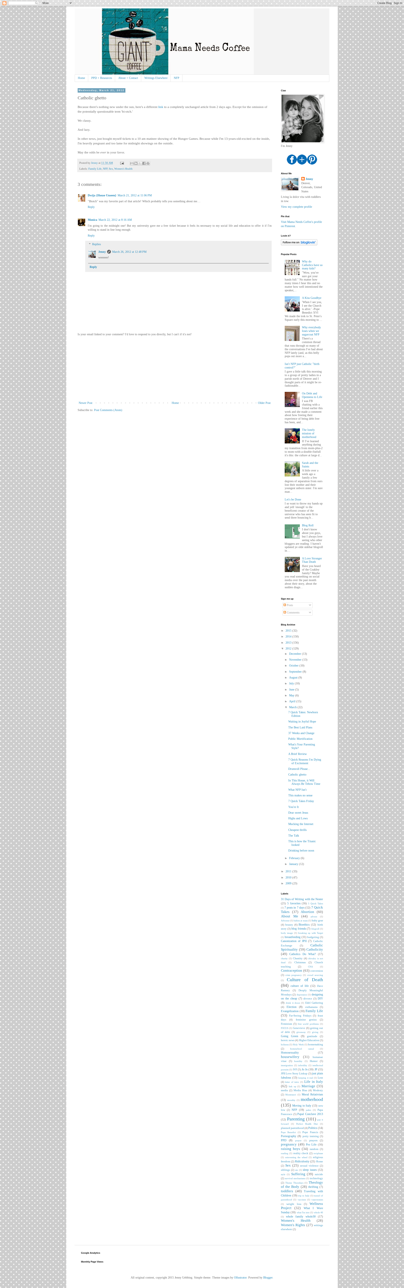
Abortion (307, 912)
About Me (289, 916)
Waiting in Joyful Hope (302, 721)
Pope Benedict (288, 1132)
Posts (289, 605)
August (293, 677)
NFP (176, 78)
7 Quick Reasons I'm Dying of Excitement (304, 761)
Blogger (267, 1277)
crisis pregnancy (293, 975)
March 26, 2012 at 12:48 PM (129, 251)
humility (298, 1061)
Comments (292, 612)
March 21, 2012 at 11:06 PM (135, 195)
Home (81, 78)
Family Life (95, 168)
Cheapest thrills (297, 830)
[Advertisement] (174, 368)
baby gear (317, 920)
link (160, 107)
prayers (313, 1140)
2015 (289, 630)
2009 (289, 883)
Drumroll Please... (299, 768)
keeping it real (305, 1077)
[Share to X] (140, 163)
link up (292, 1086)
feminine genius (306, 1019)
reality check (300, 1153)
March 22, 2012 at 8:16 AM (115, 219)
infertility (302, 1065)
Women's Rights (293, 1225)
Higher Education (309, 1040)
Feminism (286, 1023)
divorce (307, 998)
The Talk (293, 835)
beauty (289, 924)
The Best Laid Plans (300, 727)
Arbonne (285, 920)
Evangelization (290, 1011)
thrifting (313, 1186)
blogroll (315, 928)
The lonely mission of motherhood (309, 433)
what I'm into (303, 1212)
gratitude (312, 1036)
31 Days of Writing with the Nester (302, 899)
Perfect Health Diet (307, 1124)
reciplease (318, 1153)
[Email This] (132, 163)
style (283, 1174)
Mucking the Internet (300, 824)
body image (287, 933)
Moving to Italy (301, 1105)
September (296, 671)
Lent (320, 1077)
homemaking (315, 1044)
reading (284, 1153)
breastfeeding (292, 937)
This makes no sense (300, 795)
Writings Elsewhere (155, 78)
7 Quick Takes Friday (301, 801)
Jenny (102, 251)
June (292, 689)
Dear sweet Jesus (298, 812)
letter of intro (292, 1082)
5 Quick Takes (315, 903)
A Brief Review (297, 754)
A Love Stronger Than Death (312, 560)
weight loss (293, 1204)
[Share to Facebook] (144, 163)
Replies (96, 244)
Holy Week (298, 1044)
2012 (289, 648)
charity (284, 958)
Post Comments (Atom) (108, 410)
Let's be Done (293, 499)
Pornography (288, 1136)
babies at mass (300, 920)
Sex (111, 168)
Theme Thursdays (294, 1183)
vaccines (302, 1199)
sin (296, 1170)
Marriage (308, 1086)
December (295, 653)
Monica (92, 219)
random (314, 1149)
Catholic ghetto (297, 774)
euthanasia (311, 1007)
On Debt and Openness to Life (312, 395)
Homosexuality (290, 1052)
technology (316, 1178)
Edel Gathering (314, 1002)
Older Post (264, 402)
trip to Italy (303, 1195)
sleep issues (310, 1169)
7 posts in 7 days (294, 907)
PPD (283, 1140)
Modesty (318, 1090)
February (295, 858)
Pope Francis (310, 1132)
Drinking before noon (301, 850)
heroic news (287, 1040)
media (284, 1090)
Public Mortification (300, 738)
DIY (320, 998)
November (295, 659)
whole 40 (318, 1212)
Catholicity (314, 949)
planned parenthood (292, 1128)
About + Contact (128, 78)
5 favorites (293, 903)
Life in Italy (313, 1082)
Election (291, 1007)
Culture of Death (305, 979)
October (294, 665)
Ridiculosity (302, 1161)
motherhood (312, 1099)
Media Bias (300, 1090)
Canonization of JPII (294, 941)
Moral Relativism (312, 1094)
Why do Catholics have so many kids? (312, 265)
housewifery (290, 1057)
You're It (293, 807)
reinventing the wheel (296, 1157)
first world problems (308, 1024)
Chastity (298, 958)
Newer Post (85, 402)
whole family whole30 (301, 1216)
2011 (289, 871)
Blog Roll (308, 525)
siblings (285, 1169)
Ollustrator (240, 1277)
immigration (287, 1065)
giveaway (301, 1032)
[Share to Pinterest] (148, 163)
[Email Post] (122, 162)
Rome (319, 1161)
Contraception (291, 971)
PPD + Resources (101, 78)
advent (314, 916)
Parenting (296, 1119)
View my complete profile (296, 206)
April (292, 701)
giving (315, 1032)
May (292, 695)
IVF (295, 1069)
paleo (308, 1110)
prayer (298, 1140)
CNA (310, 966)
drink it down (293, 1003)
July (292, 683)
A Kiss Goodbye (311, 297)
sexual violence (309, 1165)
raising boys (290, 1149)
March (293, 707)
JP (316, 1069)
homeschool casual (302, 1048)
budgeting (313, 937)
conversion (316, 970)
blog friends (298, 928)
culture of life (300, 985)
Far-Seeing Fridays (300, 1015)
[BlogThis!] (136, 163)
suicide (319, 1174)
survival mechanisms (295, 1178)
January (294, 864)
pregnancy (289, 1144)
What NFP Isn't (297, 789)
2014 (289, 636)
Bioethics (304, 924)
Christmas (300, 962)
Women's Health (123, 168)
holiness (285, 1044)
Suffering (298, 1174)
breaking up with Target (310, 933)
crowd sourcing (315, 975)
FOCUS (284, 1028)
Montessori (290, 1094)
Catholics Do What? (302, 954)
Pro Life (311, 1144)
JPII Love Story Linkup (294, 1073)
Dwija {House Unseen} (102, 195)
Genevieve (299, 1028)
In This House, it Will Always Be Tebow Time (304, 782)
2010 (289, 877)
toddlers (287, 1191)
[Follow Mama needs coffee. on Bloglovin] (299, 244)
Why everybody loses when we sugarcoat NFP (311, 331)
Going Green (289, 1036)
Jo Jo (305, 1069)
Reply (91, 207)
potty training (311, 1136)
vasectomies (317, 1199)
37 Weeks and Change (301, 733)
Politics (312, 1128)
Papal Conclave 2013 (310, 1114)
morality (291, 1100)
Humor (314, 1061)
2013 (289, 642)
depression (302, 994)
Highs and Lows (298, 818)
